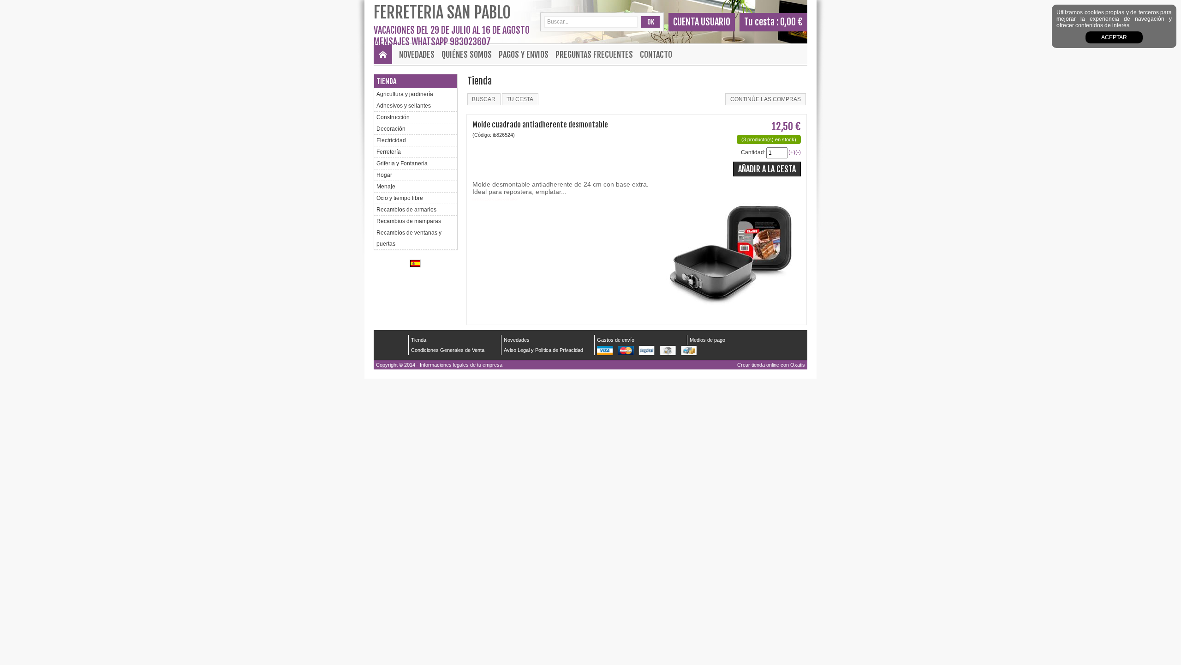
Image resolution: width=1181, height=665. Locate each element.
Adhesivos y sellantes (403, 106)
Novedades (417, 54)
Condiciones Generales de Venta (447, 350)
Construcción (393, 117)
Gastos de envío (615, 340)
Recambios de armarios (406, 209)
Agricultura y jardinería (404, 94)
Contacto (656, 54)
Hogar (384, 175)
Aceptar (1114, 37)
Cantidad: (753, 152)
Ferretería (388, 152)
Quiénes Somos (466, 54)
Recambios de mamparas (408, 221)
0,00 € (791, 22)
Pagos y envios (524, 54)
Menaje (385, 186)
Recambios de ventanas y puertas (408, 238)
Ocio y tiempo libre (399, 198)
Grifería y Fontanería (402, 163)
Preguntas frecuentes (594, 54)
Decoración (391, 129)
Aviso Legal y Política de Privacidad (543, 350)
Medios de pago (707, 340)
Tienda (386, 81)
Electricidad (391, 140)
